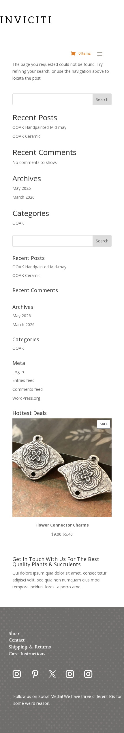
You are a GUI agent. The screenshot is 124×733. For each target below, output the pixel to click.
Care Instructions (27, 654)
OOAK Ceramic (26, 136)
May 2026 (21, 188)
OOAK (18, 223)
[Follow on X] (52, 674)
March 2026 (23, 197)
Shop (14, 633)
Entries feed (23, 380)
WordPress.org (26, 398)
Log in (18, 371)
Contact (17, 640)
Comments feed (27, 389)
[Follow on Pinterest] (35, 674)
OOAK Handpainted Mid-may (39, 127)
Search (102, 99)
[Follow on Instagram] (17, 674)
